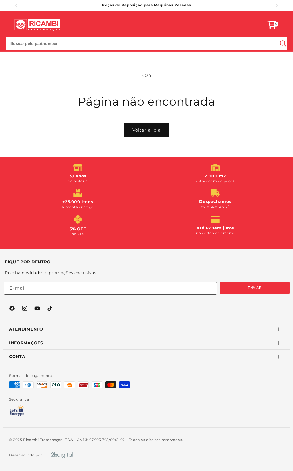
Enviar (255, 288)
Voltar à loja (146, 130)
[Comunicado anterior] (16, 5)
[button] (271, 25)
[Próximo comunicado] (276, 5)
